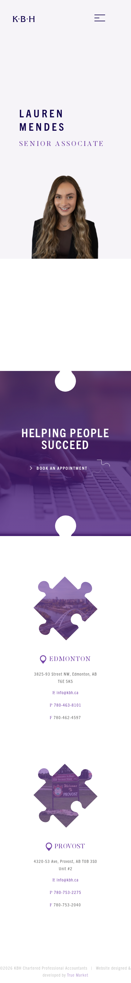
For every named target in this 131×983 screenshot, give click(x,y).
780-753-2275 (67, 892)
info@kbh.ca (68, 692)
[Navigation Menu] (99, 18)
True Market (77, 975)
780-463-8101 (67, 705)
